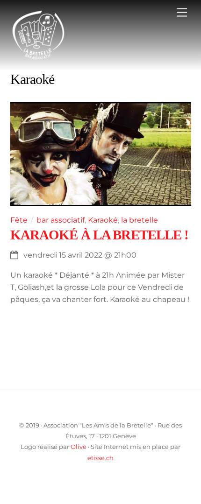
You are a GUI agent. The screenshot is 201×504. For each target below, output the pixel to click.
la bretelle (139, 220)
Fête (19, 220)
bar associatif (60, 220)
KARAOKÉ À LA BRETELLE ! (99, 234)
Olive (78, 446)
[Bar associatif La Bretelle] (38, 59)
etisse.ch (100, 458)
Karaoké (103, 220)
